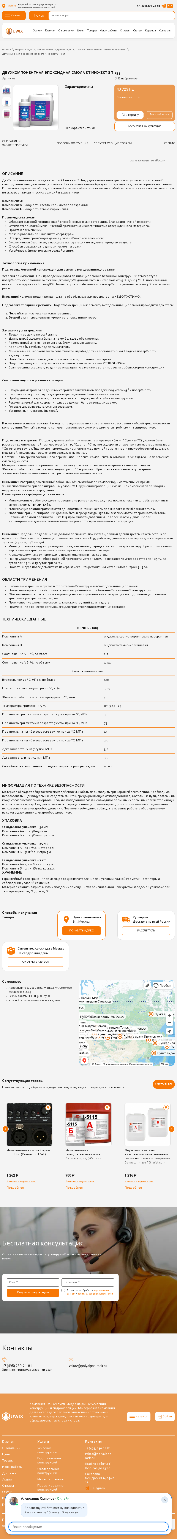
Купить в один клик (21, 1181)
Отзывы (125, 30)
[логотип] (14, 31)
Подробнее (15, 1187)
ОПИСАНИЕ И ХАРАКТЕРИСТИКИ (15, 143)
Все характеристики (80, 128)
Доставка (9, 1473)
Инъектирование (50, 1479)
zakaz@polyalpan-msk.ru (88, 1366)
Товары (92, 30)
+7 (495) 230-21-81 (148, 5)
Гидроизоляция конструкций (49, 1460)
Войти (167, 1416)
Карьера (150, 30)
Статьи (137, 30)
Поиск (39, 16)
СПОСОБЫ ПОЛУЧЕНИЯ (72, 143)
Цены (80, 30)
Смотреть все (163, 1084)
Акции (7, 1479)
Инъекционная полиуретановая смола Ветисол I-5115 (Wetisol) (83, 1154)
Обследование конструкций (48, 1471)
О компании (66, 30)
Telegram (98, 1488)
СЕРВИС (169, 143)
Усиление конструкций (47, 1450)
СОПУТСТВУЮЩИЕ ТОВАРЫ (113, 143)
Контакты (165, 30)
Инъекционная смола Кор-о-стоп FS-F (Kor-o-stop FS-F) (28, 1152)
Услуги (37, 30)
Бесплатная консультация (144, 126)
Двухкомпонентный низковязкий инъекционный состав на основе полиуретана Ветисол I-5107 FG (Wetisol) (148, 1157)
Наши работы (108, 30)
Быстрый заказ (159, 114)
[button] (5, 1129)
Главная (50, 30)
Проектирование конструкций (50, 1487)
